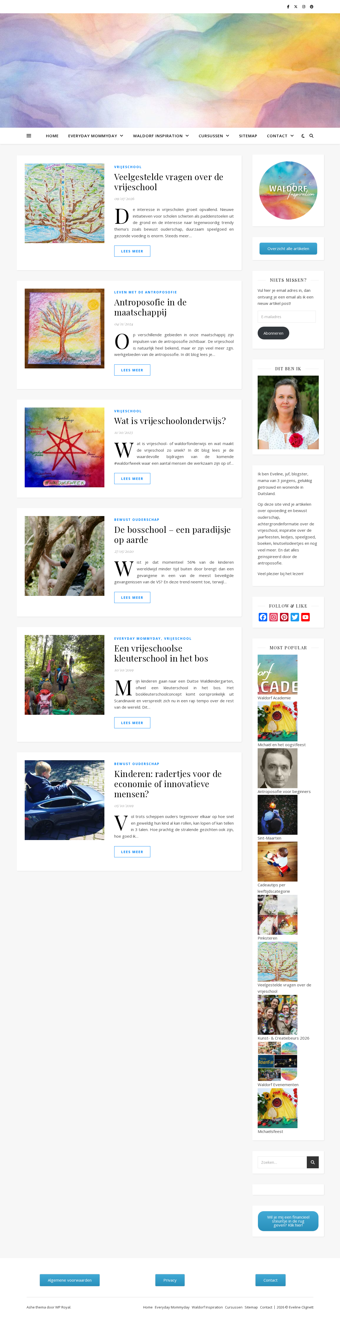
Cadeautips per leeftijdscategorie (274, 888)
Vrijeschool (128, 167)
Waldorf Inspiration (158, 135)
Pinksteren (267, 938)
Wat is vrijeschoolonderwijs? (170, 420)
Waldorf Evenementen (278, 1084)
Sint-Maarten (269, 838)
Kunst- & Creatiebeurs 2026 (283, 1038)
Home (52, 135)
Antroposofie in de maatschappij (150, 307)
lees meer (132, 251)
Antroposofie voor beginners (284, 791)
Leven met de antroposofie (145, 292)
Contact (277, 135)
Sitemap (248, 135)
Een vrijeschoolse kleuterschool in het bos (161, 653)
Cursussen (211, 135)
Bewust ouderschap (137, 519)
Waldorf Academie (274, 697)
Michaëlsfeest (270, 1131)
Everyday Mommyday (92, 135)
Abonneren (273, 333)
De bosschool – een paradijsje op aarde (172, 534)
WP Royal (62, 1307)
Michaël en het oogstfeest (282, 744)
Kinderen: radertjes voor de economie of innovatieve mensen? (168, 783)
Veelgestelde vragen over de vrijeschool (169, 181)
